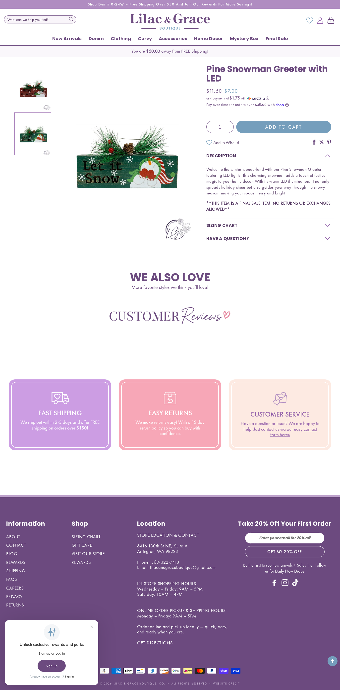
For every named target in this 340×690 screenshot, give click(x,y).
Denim (96, 38)
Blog (11, 553)
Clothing (121, 38)
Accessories (173, 38)
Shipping (15, 571)
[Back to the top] (333, 661)
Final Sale (277, 38)
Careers (15, 588)
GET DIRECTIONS (155, 643)
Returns (15, 605)
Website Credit (226, 683)
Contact (16, 545)
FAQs (11, 579)
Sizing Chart (86, 536)
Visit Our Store (88, 553)
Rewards (16, 562)
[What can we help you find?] (71, 19)
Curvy (145, 38)
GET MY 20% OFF (284, 551)
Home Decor (208, 38)
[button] (331, 20)
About (13, 536)
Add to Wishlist (226, 142)
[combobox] (40, 19)
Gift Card (82, 545)
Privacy (14, 596)
